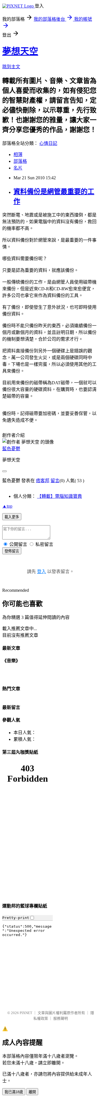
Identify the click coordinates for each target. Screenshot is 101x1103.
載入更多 (11, 517)
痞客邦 (42, 480)
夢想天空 (20, 51)
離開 (32, 1092)
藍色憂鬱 (11, 448)
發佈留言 (11, 551)
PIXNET (26, 1013)
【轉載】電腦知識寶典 (59, 496)
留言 (54, 480)
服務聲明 (60, 1018)
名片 (17, 168)
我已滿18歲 (13, 1092)
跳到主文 (11, 66)
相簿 (17, 154)
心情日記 (48, 143)
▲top (7, 506)
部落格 (20, 161)
